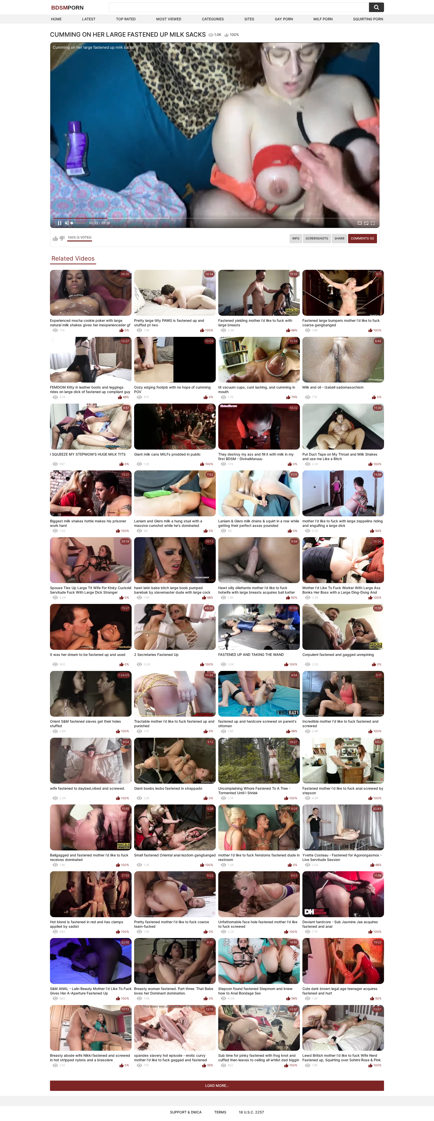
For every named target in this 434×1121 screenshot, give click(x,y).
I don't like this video (62, 238)
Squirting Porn (368, 19)
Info (295, 238)
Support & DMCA (186, 1112)
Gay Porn (284, 19)
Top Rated (126, 19)
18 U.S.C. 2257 (251, 1112)
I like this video (55, 238)
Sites (249, 19)
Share (340, 238)
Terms (220, 1112)
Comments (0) (362, 238)
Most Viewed (168, 19)
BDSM (67, 8)
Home (56, 19)
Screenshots (317, 238)
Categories (213, 19)
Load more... (217, 1085)
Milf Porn (323, 19)
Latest (88, 19)
